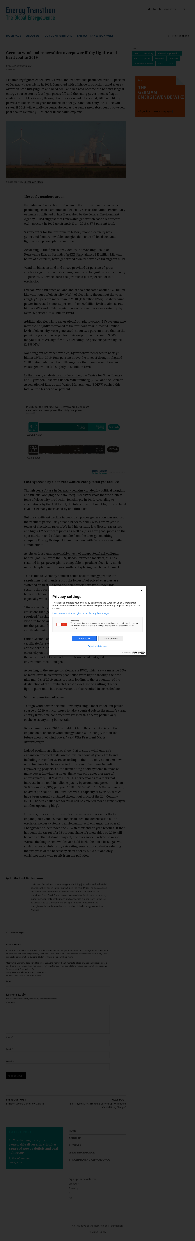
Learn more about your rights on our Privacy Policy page (80, 613)
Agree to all (84, 638)
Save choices (111, 638)
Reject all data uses (97, 646)
